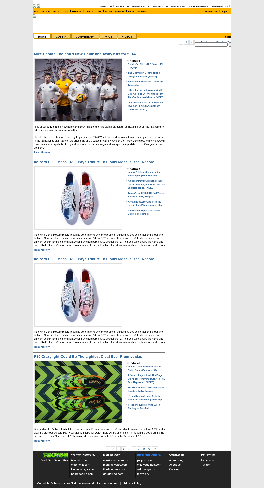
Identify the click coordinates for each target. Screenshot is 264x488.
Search (229, 37)
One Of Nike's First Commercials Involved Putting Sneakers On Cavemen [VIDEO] (145, 106)
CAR (66, 11)
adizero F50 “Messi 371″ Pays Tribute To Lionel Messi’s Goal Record (94, 162)
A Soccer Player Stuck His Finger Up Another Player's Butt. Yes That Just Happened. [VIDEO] (146, 184)
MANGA (89, 11)
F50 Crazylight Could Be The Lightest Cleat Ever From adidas (88, 356)
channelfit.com (122, 6)
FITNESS (76, 11)
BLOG (56, 11)
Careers (174, 469)
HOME (42, 36)
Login (224, 11)
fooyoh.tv (143, 473)
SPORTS (120, 11)
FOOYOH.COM (42, 11)
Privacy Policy (132, 483)
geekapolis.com (160, 6)
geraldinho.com (178, 6)
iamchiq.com (106, 6)
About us (175, 464)
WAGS (108, 36)
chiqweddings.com (141, 6)
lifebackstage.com (83, 469)
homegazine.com (82, 473)
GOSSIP (61, 36)
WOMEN (141, 11)
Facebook (207, 460)
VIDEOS (127, 36)
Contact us (177, 454)
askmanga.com (147, 469)
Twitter (205, 464)
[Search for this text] (231, 44)
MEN (99, 11)
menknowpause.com (198, 6)
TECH (131, 11)
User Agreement (107, 483)
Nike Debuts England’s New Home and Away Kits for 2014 (85, 54)
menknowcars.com (115, 464)
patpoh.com (145, 460)
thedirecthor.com (220, 6)
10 (154, 449)
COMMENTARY (85, 36)
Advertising (176, 460)
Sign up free (211, 11)
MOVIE (108, 11)
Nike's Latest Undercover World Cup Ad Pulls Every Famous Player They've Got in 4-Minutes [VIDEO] (146, 93)
